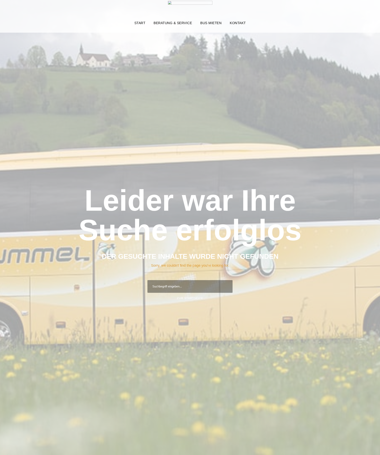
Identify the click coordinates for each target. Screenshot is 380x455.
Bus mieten (210, 23)
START (139, 23)
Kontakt (238, 23)
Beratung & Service (173, 23)
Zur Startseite (190, 298)
